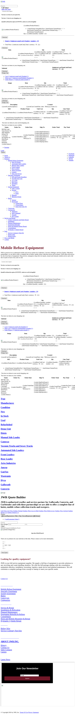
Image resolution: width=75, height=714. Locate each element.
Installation (11, 221)
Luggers (14, 172)
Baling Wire (11, 234)
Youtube (71, 160)
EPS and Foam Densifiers (19, 177)
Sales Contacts (6, 650)
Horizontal (15, 201)
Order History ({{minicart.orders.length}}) (17, 79)
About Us (7, 157)
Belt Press (14, 182)
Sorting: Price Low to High (31, 511)
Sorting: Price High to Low (47, 511)
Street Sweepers (16, 170)
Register (6, 147)
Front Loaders (16, 167)
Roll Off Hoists (16, 162)
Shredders (14, 183)
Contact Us (5, 647)
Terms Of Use (24, 712)
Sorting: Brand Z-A (13, 512)
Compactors (11, 210)
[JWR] (3, 1)
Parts (5, 231)
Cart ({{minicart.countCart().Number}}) (17, 76)
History (4, 645)
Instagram (71, 155)
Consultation (6, 616)
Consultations (12, 228)
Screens (14, 190)
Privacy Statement (33, 712)
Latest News (5, 659)
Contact (6, 239)
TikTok (71, 158)
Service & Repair (7, 608)
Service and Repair (9, 218)
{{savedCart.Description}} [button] (9, 106)
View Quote (4, 552)
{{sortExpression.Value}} (11, 519)
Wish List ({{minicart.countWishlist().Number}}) (19, 78)
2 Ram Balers (19, 205)
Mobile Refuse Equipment (15, 160)
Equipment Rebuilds (14, 225)
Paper (17, 193)
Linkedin (71, 157)
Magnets (14, 195)
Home (6, 155)
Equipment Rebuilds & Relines (13, 614)
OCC (16, 192)
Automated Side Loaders (19, 164)
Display (3, 514)
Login (2, 150)
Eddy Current (16, 188)
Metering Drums (16, 197)
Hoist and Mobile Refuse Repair (17, 226)
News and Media (9, 238)
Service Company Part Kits (11, 631)
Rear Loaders (15, 169)
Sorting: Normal (18, 511)
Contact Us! (4, 578)
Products (6, 159)
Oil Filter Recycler (17, 178)
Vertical (14, 200)
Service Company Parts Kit (16, 233)
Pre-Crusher (15, 216)
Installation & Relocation (10, 610)
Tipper (13, 185)
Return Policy (12, 236)
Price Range (4, 524)
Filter (2, 526)
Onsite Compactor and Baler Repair (18, 220)
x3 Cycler (14, 180)
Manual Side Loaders (18, 165)
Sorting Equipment (13, 187)
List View (10, 511)
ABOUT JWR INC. (10, 641)
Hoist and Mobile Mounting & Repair (15, 619)
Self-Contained (16, 213)
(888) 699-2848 (6, 9)
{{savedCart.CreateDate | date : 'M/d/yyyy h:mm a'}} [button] (41, 106)
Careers (3, 652)
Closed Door (19, 203)
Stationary (15, 211)
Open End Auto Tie (21, 206)
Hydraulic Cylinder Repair (15, 229)
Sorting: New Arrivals (61, 511)
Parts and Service (17, 173)
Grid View (4, 511)
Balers (10, 198)
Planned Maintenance (14, 223)
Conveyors (11, 208)
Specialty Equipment (14, 175)
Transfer (14, 215)
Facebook (71, 153)
